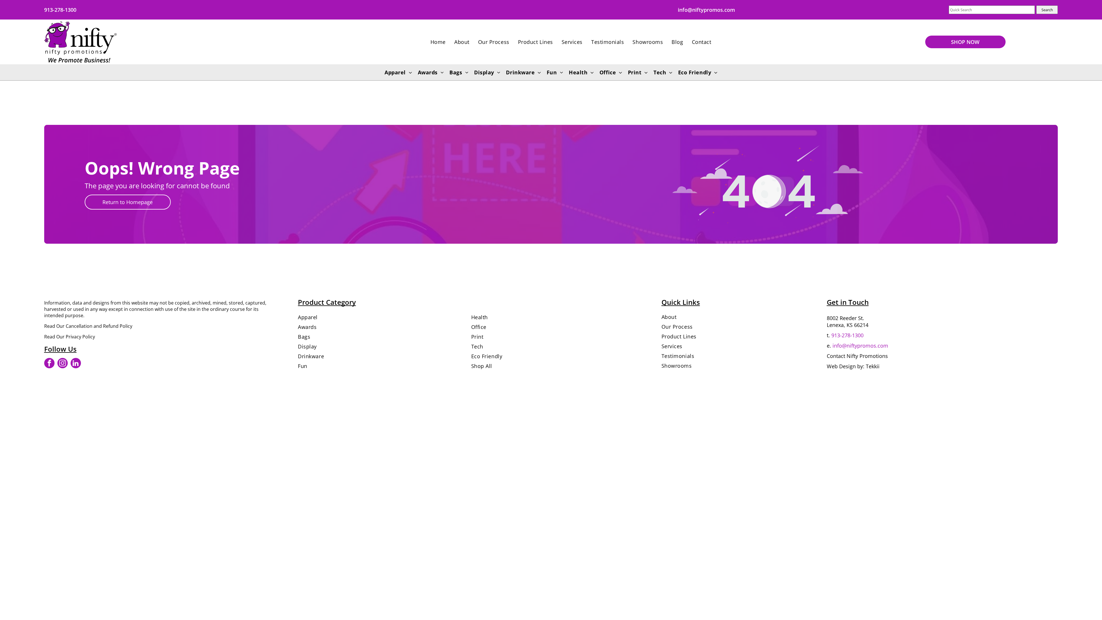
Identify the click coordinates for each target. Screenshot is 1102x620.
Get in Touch (848, 302)
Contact (836, 355)
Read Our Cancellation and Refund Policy (88, 326)
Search (1047, 9)
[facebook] (49, 364)
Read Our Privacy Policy (69, 337)
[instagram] (62, 364)
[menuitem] (438, 42)
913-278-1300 (847, 335)
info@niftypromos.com (860, 345)
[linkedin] (76, 364)
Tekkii (873, 366)
